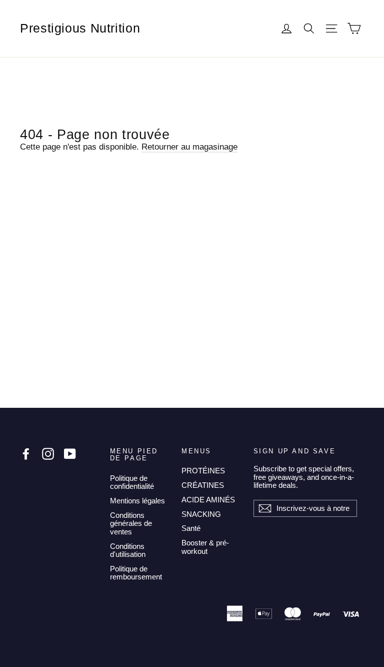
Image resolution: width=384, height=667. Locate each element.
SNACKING (201, 514)
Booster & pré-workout (205, 546)
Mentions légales (137, 500)
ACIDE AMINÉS (208, 499)
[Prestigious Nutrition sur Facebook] (26, 454)
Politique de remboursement (136, 572)
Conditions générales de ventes (131, 523)
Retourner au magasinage (190, 147)
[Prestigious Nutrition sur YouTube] (70, 454)
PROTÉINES (203, 470)
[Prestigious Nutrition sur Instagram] (48, 454)
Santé (191, 528)
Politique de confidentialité (132, 482)
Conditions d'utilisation (128, 550)
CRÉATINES (203, 485)
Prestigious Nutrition (80, 28)
